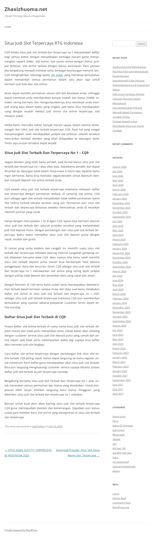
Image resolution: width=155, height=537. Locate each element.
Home (8, 27)
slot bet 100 (119, 448)
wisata (116, 471)
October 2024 (120, 262)
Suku (115, 457)
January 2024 (119, 303)
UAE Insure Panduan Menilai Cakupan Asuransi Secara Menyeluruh (128, 98)
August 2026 (119, 167)
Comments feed (121, 502)
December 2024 (121, 253)
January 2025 (119, 248)
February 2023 (120, 353)
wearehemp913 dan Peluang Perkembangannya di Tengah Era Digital (131, 85)
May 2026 (117, 180)
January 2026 (119, 198)
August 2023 (119, 325)
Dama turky (119, 416)
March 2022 (119, 362)
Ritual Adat (118, 434)
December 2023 (121, 307)
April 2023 (117, 344)
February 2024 (120, 298)
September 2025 (121, 216)
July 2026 (117, 171)
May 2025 (117, 230)
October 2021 (120, 375)
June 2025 (117, 226)
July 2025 (117, 221)
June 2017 (117, 389)
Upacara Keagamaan (124, 466)
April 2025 (117, 235)
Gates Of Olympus (122, 425)
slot (114, 443)
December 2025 (121, 203)
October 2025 (120, 212)
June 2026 (117, 176)
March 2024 (119, 294)
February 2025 (120, 244)
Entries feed (119, 498)
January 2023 (119, 357)
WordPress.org (120, 507)
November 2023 (121, 312)
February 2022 (120, 366)
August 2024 (119, 271)
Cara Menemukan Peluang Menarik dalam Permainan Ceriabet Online (127, 112)
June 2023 (117, 334)
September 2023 (121, 321)
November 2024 (121, 257)
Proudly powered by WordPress (21, 530)
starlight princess (122, 453)
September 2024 (121, 266)
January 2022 (119, 371)
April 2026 (117, 185)
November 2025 (121, 207)
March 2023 (119, 348)
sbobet (116, 439)
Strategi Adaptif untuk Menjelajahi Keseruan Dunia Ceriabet (128, 126)
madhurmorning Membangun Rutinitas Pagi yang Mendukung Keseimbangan (130, 71)
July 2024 (117, 275)
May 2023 (117, 339)
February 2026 (120, 194)
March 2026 (119, 189)
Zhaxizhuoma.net (26, 9)
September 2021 (121, 380)
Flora (115, 421)
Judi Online (38, 426)
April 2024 (117, 289)
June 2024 (117, 280)
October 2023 (120, 316)
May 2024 (117, 285)
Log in (115, 493)
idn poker (57, 75)
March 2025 (119, 239)
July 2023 (117, 330)
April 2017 (117, 394)
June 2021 (117, 384)
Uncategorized (120, 462)
